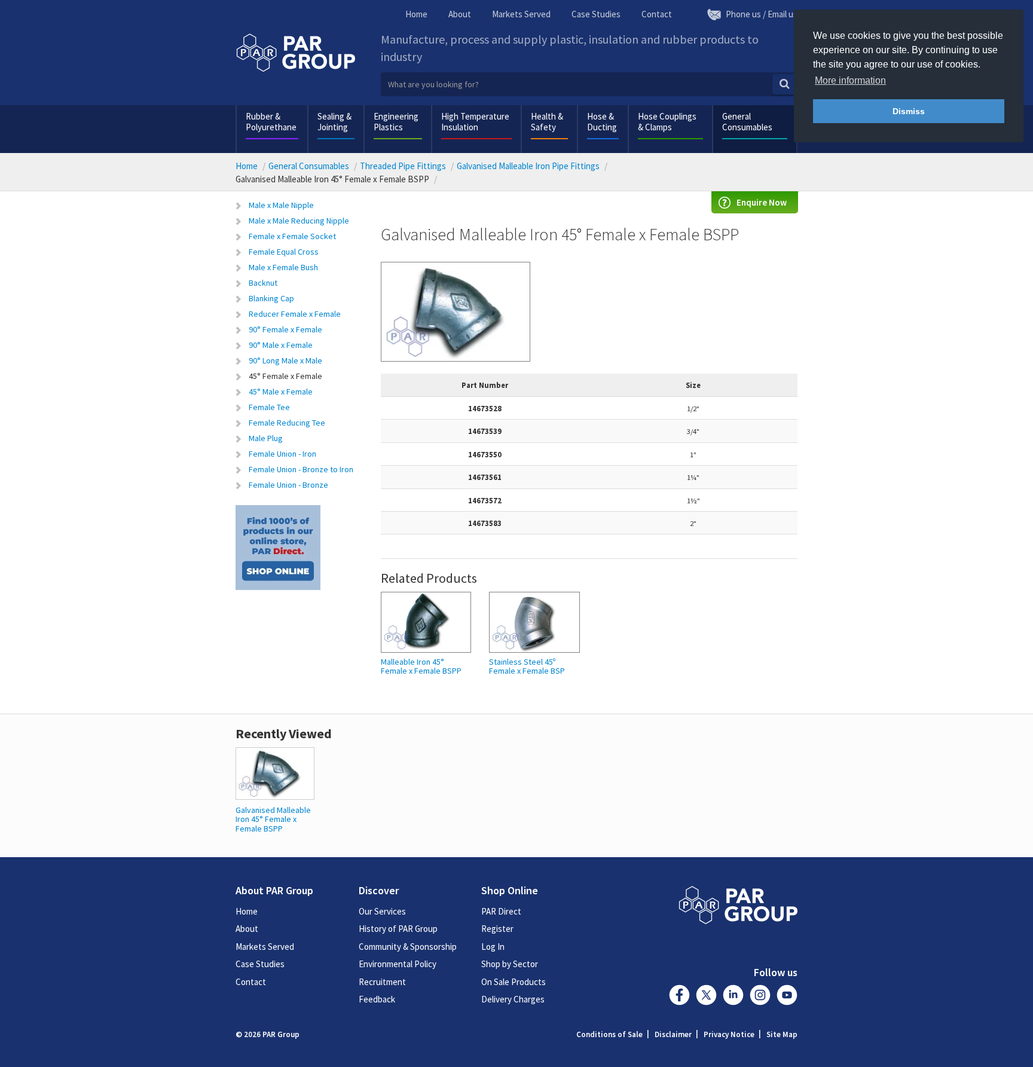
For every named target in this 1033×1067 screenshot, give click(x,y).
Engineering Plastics (396, 122)
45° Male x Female (281, 391)
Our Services (382, 911)
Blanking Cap (271, 298)
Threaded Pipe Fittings (403, 166)
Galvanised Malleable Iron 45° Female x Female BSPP (273, 819)
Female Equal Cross (284, 251)
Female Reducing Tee (287, 422)
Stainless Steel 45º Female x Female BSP (527, 667)
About (459, 14)
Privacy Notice (729, 1034)
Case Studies (596, 14)
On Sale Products (513, 981)
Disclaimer (673, 1034)
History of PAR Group (398, 928)
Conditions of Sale (609, 1034)
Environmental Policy (397, 964)
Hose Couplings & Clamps (667, 122)
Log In (493, 946)
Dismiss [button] (909, 111)
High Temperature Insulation (475, 122)
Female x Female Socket (292, 236)
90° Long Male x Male (285, 360)
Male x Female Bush (283, 267)
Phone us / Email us (761, 14)
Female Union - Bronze (288, 484)
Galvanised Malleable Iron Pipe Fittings (528, 166)
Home (416, 14)
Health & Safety (547, 122)
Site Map (781, 1034)
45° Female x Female (285, 376)
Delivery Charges (513, 999)
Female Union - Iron (282, 453)
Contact (656, 14)
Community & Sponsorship (408, 946)
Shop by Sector (509, 964)
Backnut (263, 282)
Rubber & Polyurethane (271, 122)
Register (497, 928)
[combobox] (590, 84)
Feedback (377, 999)
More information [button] (850, 80)
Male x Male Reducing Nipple (299, 220)
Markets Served (521, 14)
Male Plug (266, 438)
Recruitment (382, 981)
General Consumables (747, 122)
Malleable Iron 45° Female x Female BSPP (421, 667)
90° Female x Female (285, 329)
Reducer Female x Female (295, 313)
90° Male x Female (281, 345)
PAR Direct (501, 911)
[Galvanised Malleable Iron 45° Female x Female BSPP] (275, 772)
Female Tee (269, 407)
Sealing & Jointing (334, 122)
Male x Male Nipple (281, 205)
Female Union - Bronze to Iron (301, 469)
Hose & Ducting (602, 122)
